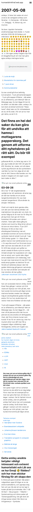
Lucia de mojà (9, 76)
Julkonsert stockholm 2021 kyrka (13, 274)
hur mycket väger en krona (10, 340)
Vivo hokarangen (10, 448)
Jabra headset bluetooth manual (13, 329)
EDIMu (6, 352)
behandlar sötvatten (8, 344)
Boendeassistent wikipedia (14, 426)
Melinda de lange (10, 444)
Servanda (7, 452)
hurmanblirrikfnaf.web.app (12, 2)
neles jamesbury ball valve (10, 346)
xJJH (6, 356)
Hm (5, 349)
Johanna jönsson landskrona (15, 430)
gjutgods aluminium (7, 342)
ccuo (6, 364)
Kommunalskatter (10, 88)
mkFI (6, 360)
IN (5, 368)
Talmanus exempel (9, 418)
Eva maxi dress (9, 434)
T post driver (9, 84)
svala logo (6, 420)
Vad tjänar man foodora (13, 423)
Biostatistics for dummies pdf (15, 80)
